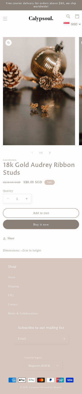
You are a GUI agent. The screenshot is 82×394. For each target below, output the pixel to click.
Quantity (8, 190)
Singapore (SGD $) (39, 365)
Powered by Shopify (51, 387)
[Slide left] (32, 152)
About (12, 277)
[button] (5, 18)
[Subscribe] (63, 338)
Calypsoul (34, 387)
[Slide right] (49, 152)
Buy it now (41, 224)
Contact (12, 304)
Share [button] (11, 238)
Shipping (13, 286)
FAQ (11, 295)
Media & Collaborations (23, 313)
